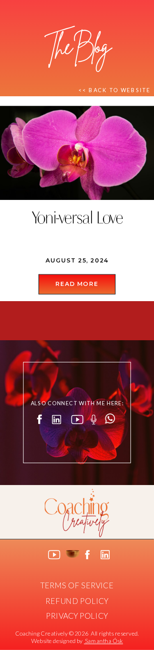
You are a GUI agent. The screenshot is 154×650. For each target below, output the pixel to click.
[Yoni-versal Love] (77, 153)
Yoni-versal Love (77, 219)
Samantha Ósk (103, 641)
